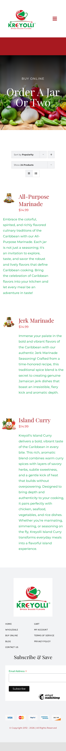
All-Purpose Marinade (34, 200)
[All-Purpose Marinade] (9, 195)
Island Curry (35, 420)
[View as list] (36, 173)
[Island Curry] (9, 419)
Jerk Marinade (36, 320)
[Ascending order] (51, 154)
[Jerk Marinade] (9, 319)
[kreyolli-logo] (21, 4)
